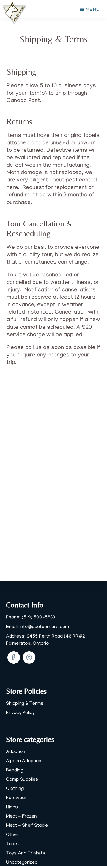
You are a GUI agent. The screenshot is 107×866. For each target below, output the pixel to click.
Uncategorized (21, 862)
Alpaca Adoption (23, 761)
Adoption (15, 752)
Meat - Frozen (21, 816)
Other (12, 835)
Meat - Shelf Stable (27, 826)
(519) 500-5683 (38, 617)
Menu (93, 9)
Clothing (15, 789)
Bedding (14, 770)
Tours (12, 844)
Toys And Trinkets (25, 853)
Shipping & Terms (24, 704)
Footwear (16, 798)
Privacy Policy (20, 713)
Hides (12, 807)
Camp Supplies (22, 779)
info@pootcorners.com (44, 627)
